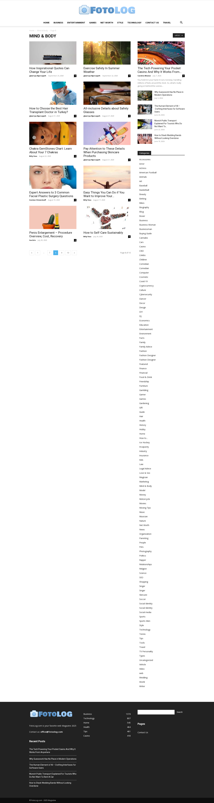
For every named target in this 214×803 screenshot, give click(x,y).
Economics (144, 320)
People (142, 542)
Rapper (142, 560)
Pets (141, 547)
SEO (141, 577)
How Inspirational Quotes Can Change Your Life (49, 70)
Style (120, 22)
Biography (144, 207)
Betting (142, 198)
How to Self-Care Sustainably (103, 232)
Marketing (144, 481)
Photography (145, 551)
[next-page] (74, 252)
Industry (143, 451)
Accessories (145, 159)
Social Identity (145, 603)
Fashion (143, 351)
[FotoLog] (107, 9)
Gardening (144, 403)
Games (92, 22)
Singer (142, 586)
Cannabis (143, 237)
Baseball (143, 185)
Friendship (144, 381)
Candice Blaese (144, 76)
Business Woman (147, 224)
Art (140, 181)
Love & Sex (144, 473)
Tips (141, 638)
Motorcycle (144, 499)
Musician (143, 516)
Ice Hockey (144, 442)
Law (141, 464)
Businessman (145, 229)
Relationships (145, 564)
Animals (143, 176)
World (142, 682)
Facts (141, 338)
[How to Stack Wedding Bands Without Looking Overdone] (145, 139)
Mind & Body (42, 30)
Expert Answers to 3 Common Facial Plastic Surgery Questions (51, 194)
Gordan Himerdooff (37, 200)
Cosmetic (143, 277)
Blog (141, 211)
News (142, 529)
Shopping (143, 581)
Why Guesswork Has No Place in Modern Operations (52, 759)
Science (142, 573)
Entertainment (76, 22)
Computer (144, 272)
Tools (142, 642)
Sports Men (144, 621)
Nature (142, 520)
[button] (181, 22)
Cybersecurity (145, 294)
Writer (142, 686)
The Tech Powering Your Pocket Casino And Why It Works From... (160, 70)
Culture (142, 290)
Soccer (142, 599)
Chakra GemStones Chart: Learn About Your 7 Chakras (50, 150)
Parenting (143, 538)
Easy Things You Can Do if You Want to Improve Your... (103, 194)
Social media (145, 612)
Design (142, 307)
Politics (142, 555)
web (141, 673)
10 (68, 253)
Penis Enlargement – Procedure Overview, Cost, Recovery (50, 234)
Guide (142, 412)
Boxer (142, 216)
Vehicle (142, 664)
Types (142, 655)
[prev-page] (31, 252)
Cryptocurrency (146, 285)
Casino (142, 246)
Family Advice (145, 346)
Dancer (142, 298)
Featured (143, 364)
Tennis (142, 634)
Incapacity (144, 446)
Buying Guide (145, 233)
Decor (142, 303)
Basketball (144, 190)
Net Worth (106, 22)
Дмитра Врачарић (37, 76)
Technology (134, 22)
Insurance (143, 455)
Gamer (142, 394)
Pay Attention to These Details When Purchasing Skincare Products (104, 152)
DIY (141, 311)
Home (46, 22)
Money (142, 494)
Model (142, 490)
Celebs (142, 255)
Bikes (141, 203)
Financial (143, 372)
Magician (143, 477)
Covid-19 (143, 281)
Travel (167, 22)
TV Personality (146, 651)
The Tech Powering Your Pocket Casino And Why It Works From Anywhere (52, 750)
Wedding (143, 677)
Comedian (144, 264)
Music (142, 512)
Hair (141, 416)
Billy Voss (33, 156)
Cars (141, 242)
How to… (143, 438)
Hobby (142, 429)
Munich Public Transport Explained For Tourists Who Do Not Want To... (168, 123)
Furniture (143, 385)
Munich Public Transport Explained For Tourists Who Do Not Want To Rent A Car (52, 775)
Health (142, 420)
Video (142, 668)
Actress (142, 168)
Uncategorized (146, 660)
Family (142, 342)
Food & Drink (145, 377)
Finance (143, 368)
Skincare (143, 594)
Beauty (142, 194)
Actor (141, 163)
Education (144, 324)
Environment (145, 333)
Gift (141, 407)
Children (143, 259)
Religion (143, 568)
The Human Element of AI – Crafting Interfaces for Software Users (169, 109)
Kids (141, 459)
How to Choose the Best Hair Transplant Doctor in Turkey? (48, 110)
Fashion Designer (147, 355)
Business (58, 22)
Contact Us (152, 22)
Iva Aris (32, 240)
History (142, 425)
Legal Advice (145, 468)
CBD (141, 250)
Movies (142, 503)
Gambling (143, 390)
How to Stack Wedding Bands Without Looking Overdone (50, 784)
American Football (147, 172)
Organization (145, 533)
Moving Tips (145, 507)
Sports (142, 616)
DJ (140, 316)
